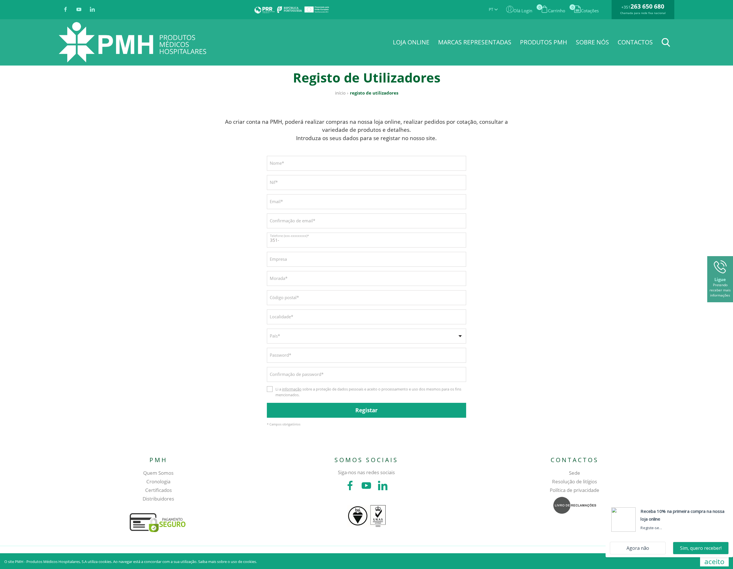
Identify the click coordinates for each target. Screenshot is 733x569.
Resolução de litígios (574, 481)
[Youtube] (78, 9)
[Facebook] (65, 9)
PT (491, 9)
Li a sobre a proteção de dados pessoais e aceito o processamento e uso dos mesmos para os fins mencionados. (368, 391)
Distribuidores (158, 498)
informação (292, 389)
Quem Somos (158, 473)
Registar (366, 410)
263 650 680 (647, 6)
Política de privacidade (574, 490)
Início (340, 93)
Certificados (158, 490)
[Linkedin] (92, 9)
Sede (574, 473)
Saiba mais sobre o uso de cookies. (227, 561)
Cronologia (158, 481)
